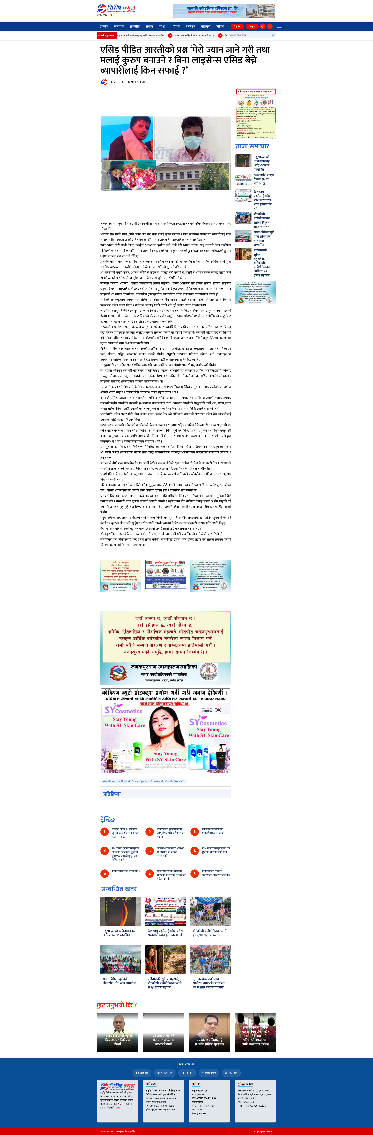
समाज (149, 26)
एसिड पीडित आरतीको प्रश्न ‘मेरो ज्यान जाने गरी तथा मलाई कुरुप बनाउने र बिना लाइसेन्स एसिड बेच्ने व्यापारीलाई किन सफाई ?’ (144, 781)
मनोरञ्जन (190, 26)
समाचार (119, 26)
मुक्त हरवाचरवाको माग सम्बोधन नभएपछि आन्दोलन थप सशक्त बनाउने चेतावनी (209, 983)
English (237, 26)
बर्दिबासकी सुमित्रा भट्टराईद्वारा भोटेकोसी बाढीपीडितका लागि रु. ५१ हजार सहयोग (165, 983)
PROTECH (267, 1131)
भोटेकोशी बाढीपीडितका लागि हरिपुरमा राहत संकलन (210, 933)
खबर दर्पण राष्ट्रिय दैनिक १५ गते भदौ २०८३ (163, 35)
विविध (220, 26)
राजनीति (135, 26)
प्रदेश (162, 26)
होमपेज (104, 26)
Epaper (252, 26)
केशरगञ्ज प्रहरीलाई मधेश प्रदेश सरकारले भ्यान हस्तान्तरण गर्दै (221, 35)
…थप (118, 1108)
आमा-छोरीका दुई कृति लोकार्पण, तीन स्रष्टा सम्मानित (119, 981)
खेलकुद (206, 26)
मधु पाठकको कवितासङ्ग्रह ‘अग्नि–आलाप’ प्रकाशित (119, 933)
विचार (176, 26)
